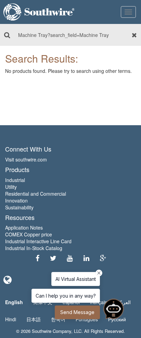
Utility (11, 186)
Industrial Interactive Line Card (38, 241)
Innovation (16, 200)
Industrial (15, 180)
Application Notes (24, 227)
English (14, 302)
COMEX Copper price (28, 234)
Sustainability (19, 207)
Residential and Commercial (35, 193)
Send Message (77, 312)
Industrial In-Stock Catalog (33, 248)
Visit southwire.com (26, 159)
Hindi (10, 319)
